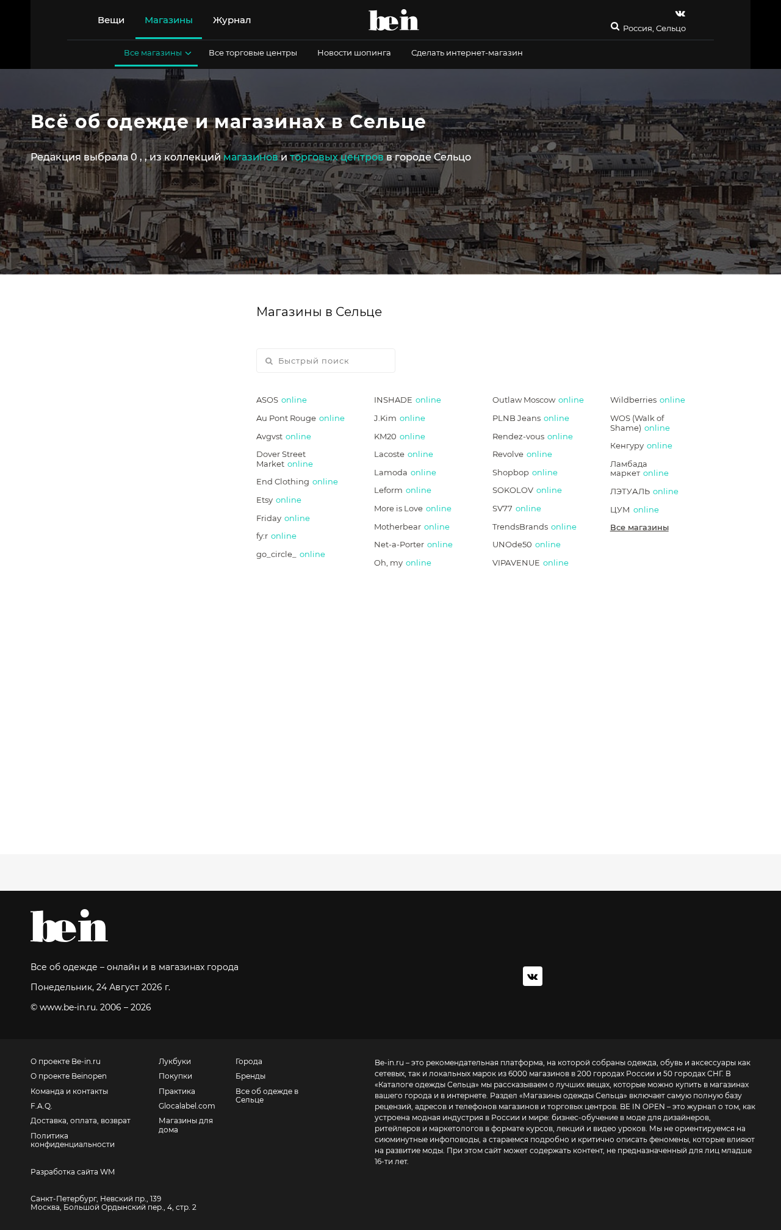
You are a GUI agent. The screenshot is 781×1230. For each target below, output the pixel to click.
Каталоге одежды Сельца (426, 1084)
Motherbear (412, 526)
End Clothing (297, 481)
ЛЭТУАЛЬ (644, 491)
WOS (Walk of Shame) (640, 423)
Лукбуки (175, 1061)
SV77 (516, 508)
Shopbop (525, 472)
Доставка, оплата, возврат (81, 1121)
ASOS (281, 400)
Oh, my (402, 562)
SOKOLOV (527, 490)
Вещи (111, 20)
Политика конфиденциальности (73, 1140)
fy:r (276, 536)
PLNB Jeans (530, 418)
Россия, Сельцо (654, 28)
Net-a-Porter (413, 544)
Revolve (522, 454)
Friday (283, 518)
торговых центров (337, 157)
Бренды (250, 1076)
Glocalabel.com (187, 1106)
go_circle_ (290, 554)
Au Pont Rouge (300, 418)
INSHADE (407, 400)
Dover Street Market (284, 459)
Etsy (278, 500)
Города (249, 1061)
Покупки (175, 1076)
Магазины (169, 20)
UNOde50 (526, 544)
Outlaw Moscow (538, 400)
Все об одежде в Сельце (267, 1095)
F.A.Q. (41, 1106)
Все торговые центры (253, 52)
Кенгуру (641, 445)
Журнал (232, 20)
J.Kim (399, 418)
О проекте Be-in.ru (66, 1061)
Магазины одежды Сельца (573, 1095)
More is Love (413, 508)
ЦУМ (634, 509)
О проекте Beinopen (69, 1076)
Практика (177, 1091)
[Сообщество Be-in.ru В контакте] (532, 976)
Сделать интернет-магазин (467, 52)
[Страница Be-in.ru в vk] (680, 13)
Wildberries (647, 400)
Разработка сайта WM (73, 1172)
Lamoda (405, 472)
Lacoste (403, 454)
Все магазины (153, 52)
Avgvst (283, 436)
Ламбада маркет (639, 468)
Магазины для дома (186, 1125)
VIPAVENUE (530, 562)
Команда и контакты (69, 1091)
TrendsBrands (534, 526)
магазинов (250, 157)
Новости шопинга (354, 52)
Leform (402, 490)
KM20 (399, 436)
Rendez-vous (532, 436)
